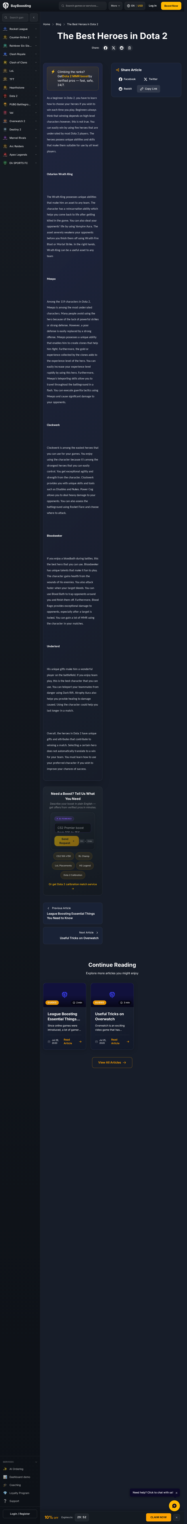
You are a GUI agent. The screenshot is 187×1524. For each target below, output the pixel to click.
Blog (58, 24)
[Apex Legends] (36, 155)
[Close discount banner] (176, 1517)
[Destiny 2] (36, 130)
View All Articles (109, 1062)
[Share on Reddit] (121, 48)
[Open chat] (174, 1505)
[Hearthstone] (36, 88)
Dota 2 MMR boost (75, 76)
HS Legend (85, 865)
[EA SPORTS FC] (36, 163)
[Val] (36, 113)
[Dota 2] (36, 96)
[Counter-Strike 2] (36, 37)
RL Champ (84, 856)
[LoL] (36, 71)
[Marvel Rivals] (36, 138)
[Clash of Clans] (36, 62)
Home (46, 24)
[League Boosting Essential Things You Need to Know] (64, 1016)
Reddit (128, 88)
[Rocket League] (36, 29)
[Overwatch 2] (36, 121)
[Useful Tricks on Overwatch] (112, 1016)
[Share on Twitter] (113, 48)
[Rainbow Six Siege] (36, 46)
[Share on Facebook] (105, 48)
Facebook (130, 79)
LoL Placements (63, 865)
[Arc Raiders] (36, 146)
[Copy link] (129, 48)
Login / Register (20, 1513)
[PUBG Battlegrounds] (36, 104)
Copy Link (151, 88)
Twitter (153, 79)
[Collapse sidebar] (34, 17)
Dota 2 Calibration (73, 875)
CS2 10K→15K (63, 856)
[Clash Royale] (36, 54)
